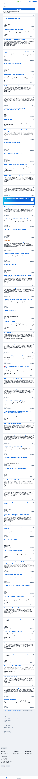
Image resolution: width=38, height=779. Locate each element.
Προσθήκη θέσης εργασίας (18, 753)
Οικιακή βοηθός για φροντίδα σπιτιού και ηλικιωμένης (16, 654)
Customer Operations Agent (10, 642)
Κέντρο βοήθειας (4, 758)
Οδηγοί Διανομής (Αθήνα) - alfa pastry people (14, 74)
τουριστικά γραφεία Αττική (8, 734)
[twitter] (7, 766)
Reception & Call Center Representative (12, 490)
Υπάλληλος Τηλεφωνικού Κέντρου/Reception (14, 175)
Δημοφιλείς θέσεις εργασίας (18, 716)
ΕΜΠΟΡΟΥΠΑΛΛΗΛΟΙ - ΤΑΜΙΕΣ (10, 676)
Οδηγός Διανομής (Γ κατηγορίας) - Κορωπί (13, 400)
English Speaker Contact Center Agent (12, 479)
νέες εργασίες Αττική (7, 732)
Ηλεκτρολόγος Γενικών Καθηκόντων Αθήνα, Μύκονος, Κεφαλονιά (15, 527)
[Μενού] (1, 1)
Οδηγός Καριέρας (28, 755)
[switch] (33, 15)
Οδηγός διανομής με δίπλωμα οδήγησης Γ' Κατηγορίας (16, 187)
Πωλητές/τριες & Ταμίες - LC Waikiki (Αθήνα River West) (16, 378)
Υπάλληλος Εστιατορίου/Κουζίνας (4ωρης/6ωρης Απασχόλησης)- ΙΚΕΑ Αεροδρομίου (15, 109)
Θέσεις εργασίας (4, 756)
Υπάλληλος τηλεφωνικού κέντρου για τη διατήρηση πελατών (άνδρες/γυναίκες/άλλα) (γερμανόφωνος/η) (17, 412)
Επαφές (2, 755)
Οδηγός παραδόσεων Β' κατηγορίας (12, 85)
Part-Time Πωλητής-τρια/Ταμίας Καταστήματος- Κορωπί (17, 585)
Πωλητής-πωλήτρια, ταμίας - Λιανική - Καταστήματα (16, 435)
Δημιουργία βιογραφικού (19, 203)
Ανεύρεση (19, 9)
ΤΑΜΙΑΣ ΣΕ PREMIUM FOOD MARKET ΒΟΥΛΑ (13, 631)
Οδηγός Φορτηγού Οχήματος (10, 539)
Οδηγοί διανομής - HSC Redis (10, 96)
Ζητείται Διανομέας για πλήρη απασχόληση (13, 29)
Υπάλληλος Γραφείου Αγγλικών (11, 343)
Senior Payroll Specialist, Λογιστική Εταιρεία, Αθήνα (15, 242)
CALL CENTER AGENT (8, 332)
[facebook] (2, 766)
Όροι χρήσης (3, 770)
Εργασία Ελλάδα (4, 759)
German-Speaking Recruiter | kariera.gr (12, 607)
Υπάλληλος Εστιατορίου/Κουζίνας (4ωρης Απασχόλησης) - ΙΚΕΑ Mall (17, 51)
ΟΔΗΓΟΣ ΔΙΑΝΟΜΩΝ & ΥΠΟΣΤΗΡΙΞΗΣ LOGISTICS (14, 39)
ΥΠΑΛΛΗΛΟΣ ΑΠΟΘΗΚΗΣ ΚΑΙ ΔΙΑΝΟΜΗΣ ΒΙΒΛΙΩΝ (15, 229)
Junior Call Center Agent (9, 321)
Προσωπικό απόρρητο (5, 773)
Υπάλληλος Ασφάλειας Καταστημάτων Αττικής (14, 688)
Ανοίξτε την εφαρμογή (32, 1)
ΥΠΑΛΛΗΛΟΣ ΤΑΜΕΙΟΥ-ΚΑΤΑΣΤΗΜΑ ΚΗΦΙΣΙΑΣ (14, 596)
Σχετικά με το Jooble (5, 753)
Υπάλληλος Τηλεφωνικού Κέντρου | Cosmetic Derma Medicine (18, 299)
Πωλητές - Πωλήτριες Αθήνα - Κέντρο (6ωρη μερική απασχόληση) (15, 130)
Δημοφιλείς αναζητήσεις (8, 713)
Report (32, 26)
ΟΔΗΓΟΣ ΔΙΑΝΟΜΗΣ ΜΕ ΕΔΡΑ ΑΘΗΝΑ (12, 142)
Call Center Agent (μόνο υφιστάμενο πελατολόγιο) (15, 288)
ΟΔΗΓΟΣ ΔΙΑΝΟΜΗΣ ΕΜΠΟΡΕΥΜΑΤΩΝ (12, 63)
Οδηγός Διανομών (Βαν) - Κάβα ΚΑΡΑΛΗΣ (13, 665)
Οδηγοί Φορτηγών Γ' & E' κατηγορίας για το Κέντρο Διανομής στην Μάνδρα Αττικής (17, 276)
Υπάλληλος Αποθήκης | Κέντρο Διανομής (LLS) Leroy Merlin (17, 253)
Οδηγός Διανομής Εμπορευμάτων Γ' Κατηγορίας (14, 355)
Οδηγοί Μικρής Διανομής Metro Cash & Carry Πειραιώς (16, 218)
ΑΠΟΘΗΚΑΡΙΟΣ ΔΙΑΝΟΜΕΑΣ (10, 264)
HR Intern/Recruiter (8, 119)
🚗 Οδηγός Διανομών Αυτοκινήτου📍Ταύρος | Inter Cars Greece (16, 367)
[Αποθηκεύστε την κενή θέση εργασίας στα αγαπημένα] (33, 19)
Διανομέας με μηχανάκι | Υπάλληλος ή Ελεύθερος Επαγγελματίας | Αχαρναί (15, 562)
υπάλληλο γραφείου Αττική (8, 727)
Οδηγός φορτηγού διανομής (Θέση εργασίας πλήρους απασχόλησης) (16, 207)
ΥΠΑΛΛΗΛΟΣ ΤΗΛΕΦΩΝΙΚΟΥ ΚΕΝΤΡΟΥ (12, 423)
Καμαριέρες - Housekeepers (10, 699)
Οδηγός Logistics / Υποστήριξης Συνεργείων (14, 153)
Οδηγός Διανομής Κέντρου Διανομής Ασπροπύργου (15, 164)
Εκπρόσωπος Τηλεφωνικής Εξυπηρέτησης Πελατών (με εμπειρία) (16, 503)
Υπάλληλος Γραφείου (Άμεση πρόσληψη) (13, 446)
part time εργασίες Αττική (8, 716)
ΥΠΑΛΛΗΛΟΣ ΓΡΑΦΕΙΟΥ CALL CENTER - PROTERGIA (15, 468)
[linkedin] (9, 766)
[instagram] (4, 766)
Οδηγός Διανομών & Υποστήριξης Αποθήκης (13, 389)
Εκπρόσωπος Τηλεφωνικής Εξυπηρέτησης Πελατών (15, 457)
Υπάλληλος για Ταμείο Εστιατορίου (12, 18)
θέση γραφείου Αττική (7, 731)
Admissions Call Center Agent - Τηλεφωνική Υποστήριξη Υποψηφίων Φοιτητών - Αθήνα (16, 515)
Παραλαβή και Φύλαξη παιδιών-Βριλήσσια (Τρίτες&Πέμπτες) (17, 619)
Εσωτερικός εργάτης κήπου (10, 310)
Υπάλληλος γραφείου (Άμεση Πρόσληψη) (13, 550)
